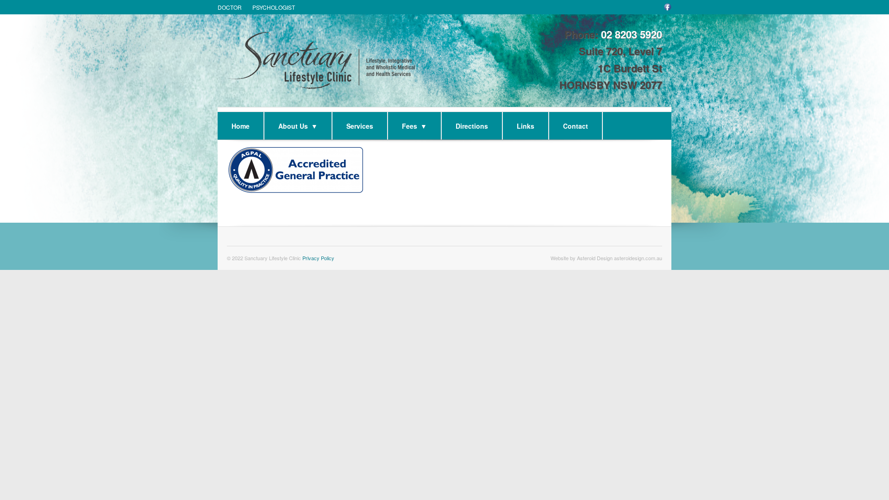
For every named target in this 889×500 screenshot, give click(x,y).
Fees (414, 126)
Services (359, 126)
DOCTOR (230, 7)
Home (241, 126)
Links (525, 126)
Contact (575, 126)
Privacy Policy (318, 258)
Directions (472, 126)
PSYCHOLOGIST (273, 7)
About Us (298, 126)
